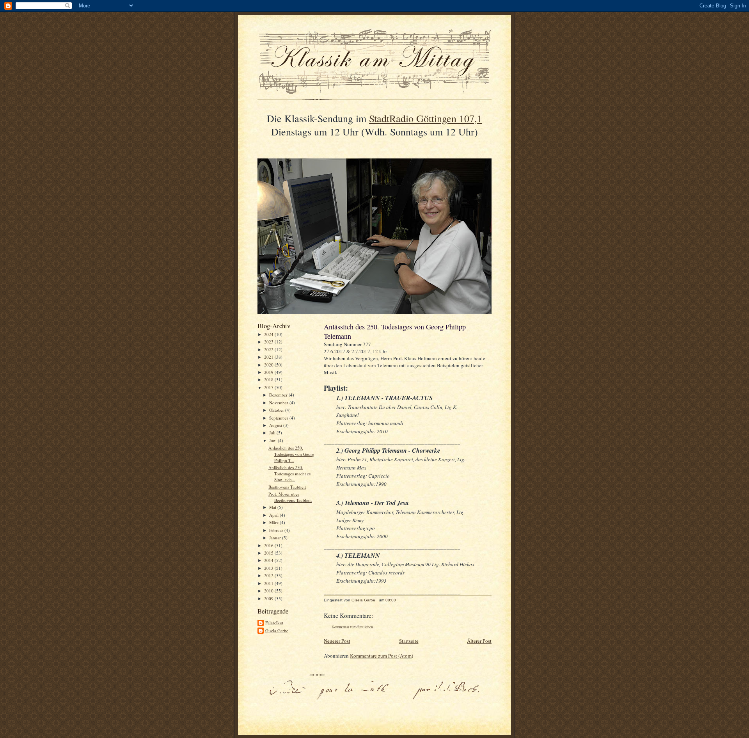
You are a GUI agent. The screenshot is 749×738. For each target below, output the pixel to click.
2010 (269, 591)
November (279, 402)
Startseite (409, 640)
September (279, 418)
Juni (273, 440)
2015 (269, 553)
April (274, 515)
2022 (269, 349)
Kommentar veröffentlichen (352, 627)
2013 (269, 568)
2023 (269, 342)
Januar (275, 538)
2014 (269, 560)
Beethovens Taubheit (287, 487)
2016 (269, 545)
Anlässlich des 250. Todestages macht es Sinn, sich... (289, 473)
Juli (273, 433)
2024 (269, 334)
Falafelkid (274, 623)
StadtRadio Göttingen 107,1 (425, 118)
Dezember (279, 395)
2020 (269, 365)
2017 (269, 387)
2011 (269, 583)
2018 (269, 379)
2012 (269, 575)
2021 (269, 357)
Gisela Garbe (276, 630)
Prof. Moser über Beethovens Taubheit (290, 497)
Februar (276, 530)
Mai (273, 507)
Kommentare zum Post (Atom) (381, 655)
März (274, 522)
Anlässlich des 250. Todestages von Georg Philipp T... (291, 454)
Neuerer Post (337, 640)
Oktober (277, 410)
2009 (269, 598)
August (276, 425)
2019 (269, 372)
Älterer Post (479, 640)
